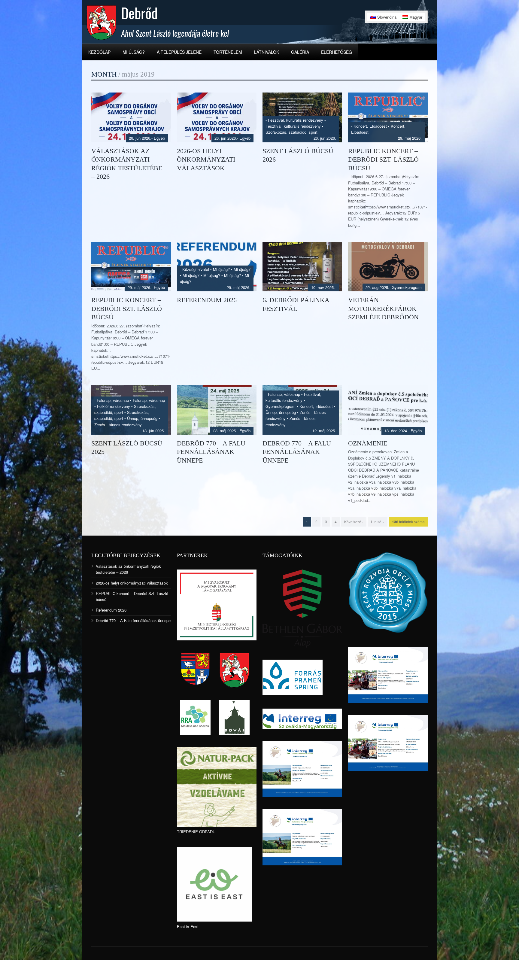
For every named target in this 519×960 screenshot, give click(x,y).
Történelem (228, 52)
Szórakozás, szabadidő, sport (291, 132)
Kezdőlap (99, 52)
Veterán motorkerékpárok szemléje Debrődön (383, 308)
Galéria (300, 52)
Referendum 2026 (207, 300)
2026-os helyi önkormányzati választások (206, 159)
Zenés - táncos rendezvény (118, 424)
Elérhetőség (336, 52)
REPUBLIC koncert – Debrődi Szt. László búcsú (383, 159)
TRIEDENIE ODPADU (196, 831)
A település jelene (179, 52)
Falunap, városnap (113, 400)
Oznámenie (367, 443)
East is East (188, 926)
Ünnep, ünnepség (142, 418)
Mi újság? (134, 52)
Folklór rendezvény (113, 406)
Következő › (353, 521)
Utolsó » (377, 521)
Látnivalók (266, 52)
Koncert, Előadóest (370, 126)
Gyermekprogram (407, 287)
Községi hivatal (195, 269)
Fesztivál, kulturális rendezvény (295, 120)
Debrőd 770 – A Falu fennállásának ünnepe (211, 451)
